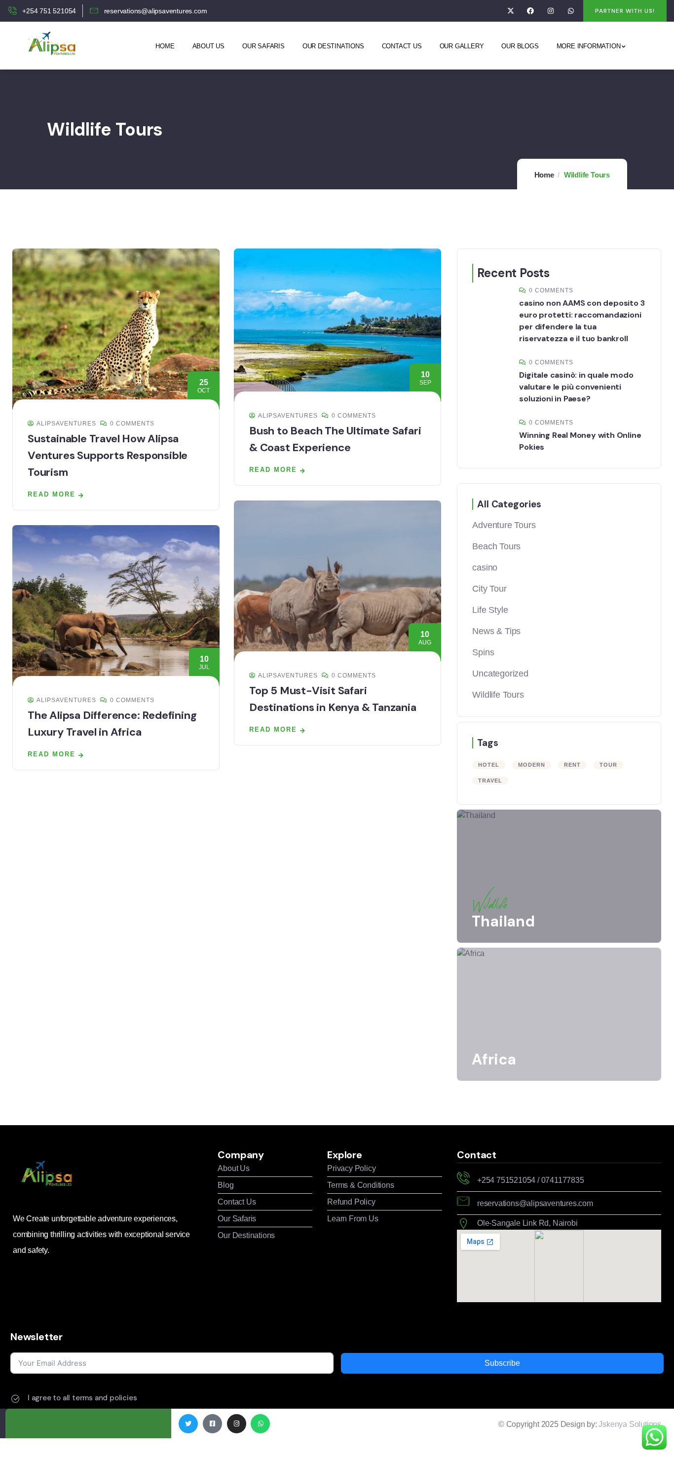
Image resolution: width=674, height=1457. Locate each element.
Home (544, 175)
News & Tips (496, 631)
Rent (572, 765)
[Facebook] (530, 11)
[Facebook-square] (212, 1423)
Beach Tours (496, 546)
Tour (608, 765)
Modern (531, 765)
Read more (51, 494)
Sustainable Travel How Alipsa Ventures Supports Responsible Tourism (107, 455)
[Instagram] (551, 11)
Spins (483, 652)
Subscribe (502, 1363)
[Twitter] (188, 1423)
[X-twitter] (510, 11)
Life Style (490, 610)
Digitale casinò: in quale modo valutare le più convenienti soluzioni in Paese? (576, 387)
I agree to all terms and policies (82, 1398)
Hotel (488, 765)
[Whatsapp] (570, 11)
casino (484, 567)
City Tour (489, 589)
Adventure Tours (503, 525)
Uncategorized (500, 673)
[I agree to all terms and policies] (15, 1399)
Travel (490, 780)
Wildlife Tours (498, 695)
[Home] (50, 45)
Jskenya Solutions (630, 1424)
